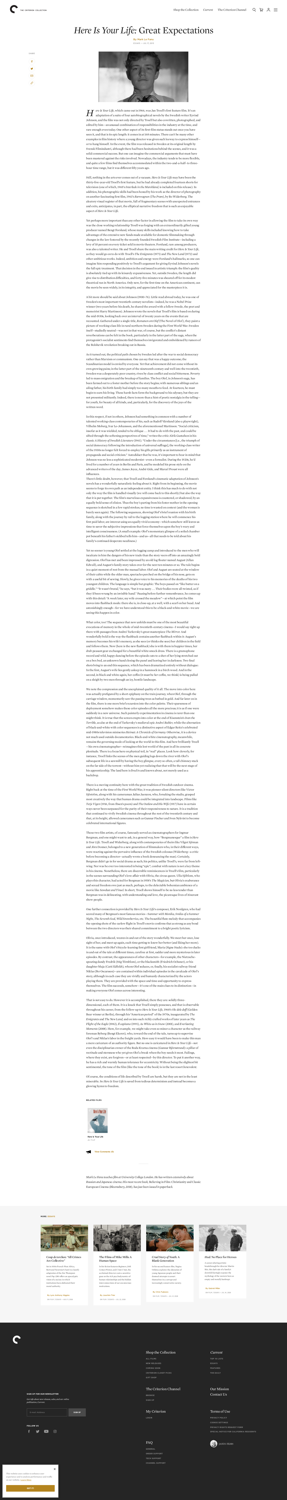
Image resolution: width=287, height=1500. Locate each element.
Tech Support (153, 1458)
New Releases (153, 1363)
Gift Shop (151, 1377)
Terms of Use (220, 1411)
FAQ (149, 1442)
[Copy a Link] (32, 83)
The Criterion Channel (232, 10)
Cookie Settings (219, 1422)
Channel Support (156, 1463)
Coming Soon (153, 1368)
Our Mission (219, 1389)
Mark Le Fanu (145, 39)
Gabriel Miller (214, 1288)
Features (215, 1368)
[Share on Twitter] (32, 68)
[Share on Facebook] (32, 61)
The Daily (215, 1373)
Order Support (154, 1453)
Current (208, 10)
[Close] (54, 1469)
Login (149, 1418)
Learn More (25, 1479)
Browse (150, 1395)
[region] (30, 1481)
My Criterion (156, 1411)
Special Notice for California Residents (233, 1432)
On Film (50, 1299)
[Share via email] (32, 76)
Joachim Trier (109, 1295)
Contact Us (218, 1394)
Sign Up (150, 1400)
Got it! (30, 1488)
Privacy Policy (218, 1418)
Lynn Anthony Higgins (60, 1295)
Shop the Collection (185, 10)
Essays (136, 43)
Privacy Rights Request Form (226, 1427)
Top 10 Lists (216, 1359)
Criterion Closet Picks (159, 1373)
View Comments (104, 1152)
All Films (151, 1359)
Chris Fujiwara (162, 1292)
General (150, 1449)
